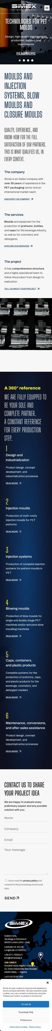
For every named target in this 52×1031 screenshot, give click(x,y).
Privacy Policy (35, 1027)
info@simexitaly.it (13, 958)
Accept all (26, 1004)
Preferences (26, 1020)
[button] (47, 982)
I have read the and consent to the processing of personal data (23, 884)
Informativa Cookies (19, 1027)
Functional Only (26, 1012)
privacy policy (30, 880)
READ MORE (26, 53)
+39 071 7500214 (13, 954)
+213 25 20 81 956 (13, 976)
